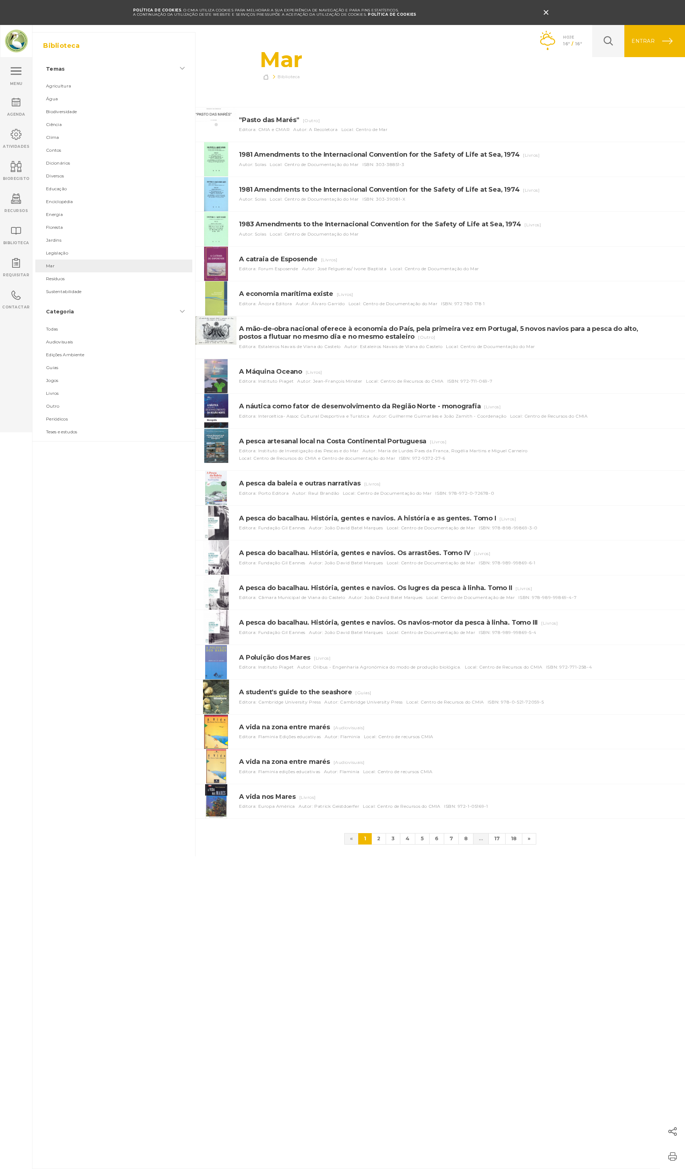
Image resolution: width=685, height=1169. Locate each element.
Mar (50, 265)
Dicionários (58, 163)
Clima (52, 137)
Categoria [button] (60, 311)
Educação (56, 188)
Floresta (54, 227)
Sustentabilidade (64, 291)
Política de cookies (392, 14)
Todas (52, 329)
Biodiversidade (61, 111)
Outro (53, 406)
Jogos (52, 380)
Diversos (55, 175)
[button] (672, 1131)
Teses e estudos (61, 431)
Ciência (54, 124)
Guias (52, 367)
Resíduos (55, 278)
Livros (52, 393)
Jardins (53, 240)
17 (497, 838)
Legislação (57, 253)
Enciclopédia (59, 201)
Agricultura (58, 86)
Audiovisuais (59, 341)
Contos (53, 150)
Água (52, 98)
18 (514, 838)
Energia (54, 214)
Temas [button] (55, 69)
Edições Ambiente (65, 354)
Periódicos (57, 419)
